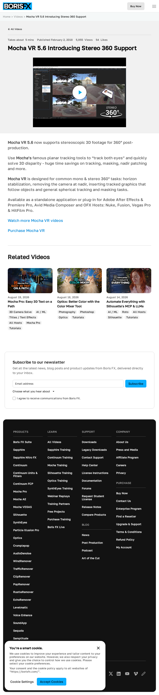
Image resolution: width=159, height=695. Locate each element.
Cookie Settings (22, 682)
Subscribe (135, 384)
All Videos (16, 29)
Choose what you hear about (31, 391)
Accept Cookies (51, 682)
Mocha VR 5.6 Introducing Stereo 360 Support (56, 16)
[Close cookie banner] (98, 648)
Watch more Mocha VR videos (35, 220)
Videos (18, 16)
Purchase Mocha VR (26, 230)
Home (6, 16)
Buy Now (135, 6)
